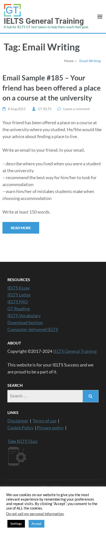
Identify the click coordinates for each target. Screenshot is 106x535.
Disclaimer (17, 420)
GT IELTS (44, 109)
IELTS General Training (44, 21)
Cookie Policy (20, 427)
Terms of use (44, 420)
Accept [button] (36, 524)
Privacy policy (50, 427)
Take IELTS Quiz (22, 441)
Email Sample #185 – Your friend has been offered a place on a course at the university (51, 87)
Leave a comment (76, 109)
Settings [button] (16, 524)
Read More (21, 228)
